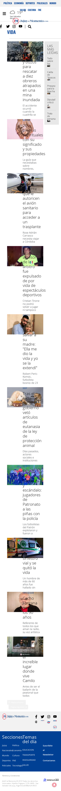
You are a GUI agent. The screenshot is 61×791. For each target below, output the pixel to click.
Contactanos (49, 760)
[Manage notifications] (54, 785)
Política (8, 3)
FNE (14, 760)
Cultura (15, 755)
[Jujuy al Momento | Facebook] (2, 26)
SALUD (25, 765)
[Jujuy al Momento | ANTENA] (42, 722)
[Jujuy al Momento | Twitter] (8, 26)
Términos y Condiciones (11, 776)
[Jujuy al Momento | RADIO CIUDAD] (55, 727)
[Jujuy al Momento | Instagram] (14, 26)
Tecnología (17, 765)
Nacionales (27, 246)
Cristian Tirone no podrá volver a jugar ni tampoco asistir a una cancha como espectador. (31, 310)
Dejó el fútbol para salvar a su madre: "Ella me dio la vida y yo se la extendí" (30, 344)
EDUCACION (28, 749)
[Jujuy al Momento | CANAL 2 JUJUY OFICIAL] (36, 722)
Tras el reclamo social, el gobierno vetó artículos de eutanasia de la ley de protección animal (32, 419)
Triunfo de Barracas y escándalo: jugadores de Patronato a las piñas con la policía (32, 495)
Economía (19, 3)
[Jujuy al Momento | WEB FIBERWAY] (49, 722)
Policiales (42, 3)
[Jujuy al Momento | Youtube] (20, 26)
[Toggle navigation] (4, 13)
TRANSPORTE (28, 755)
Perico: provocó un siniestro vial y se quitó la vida (30, 558)
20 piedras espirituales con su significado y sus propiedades (34, 139)
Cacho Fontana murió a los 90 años (30, 607)
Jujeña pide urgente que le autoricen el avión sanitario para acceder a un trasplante (32, 203)
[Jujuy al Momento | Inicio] (57, 736)
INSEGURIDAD (29, 760)
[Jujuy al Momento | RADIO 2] (55, 722)
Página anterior (17, 702)
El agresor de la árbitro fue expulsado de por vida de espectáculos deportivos (34, 273)
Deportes (30, 3)
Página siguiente (17, 707)
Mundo (53, 3)
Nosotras (26, 120)
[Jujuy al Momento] (15, 718)
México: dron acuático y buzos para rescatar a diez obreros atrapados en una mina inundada (32, 73)
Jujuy (25, 174)
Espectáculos (28, 592)
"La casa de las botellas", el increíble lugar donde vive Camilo (31, 661)
